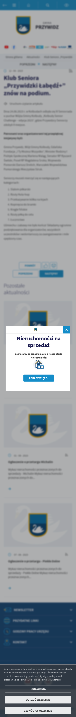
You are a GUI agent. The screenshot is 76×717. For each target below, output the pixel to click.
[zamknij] (66, 329)
